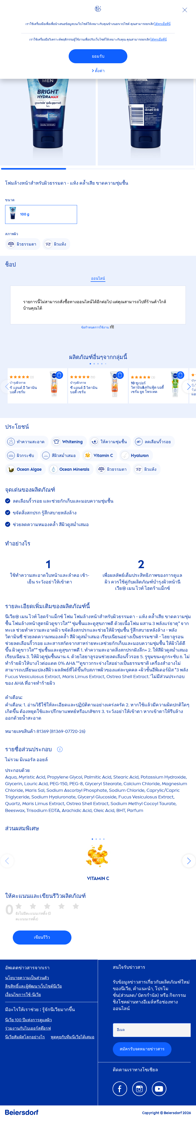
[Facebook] (120, 1088)
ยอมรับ (98, 56)
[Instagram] (139, 1088)
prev (7, 386)
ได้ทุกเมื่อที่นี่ (162, 24)
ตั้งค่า (100, 70)
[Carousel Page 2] (94, 363)
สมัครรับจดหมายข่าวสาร (142, 1049)
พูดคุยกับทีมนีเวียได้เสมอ (72, 1037)
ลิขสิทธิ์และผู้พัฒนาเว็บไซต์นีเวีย (33, 986)
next (188, 386)
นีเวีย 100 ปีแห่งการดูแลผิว (28, 1019)
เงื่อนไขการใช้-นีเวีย (23, 994)
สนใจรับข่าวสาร (129, 967)
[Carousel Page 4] (102, 363)
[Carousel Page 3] (98, 363)
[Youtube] (159, 1088)
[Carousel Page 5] (105, 363)
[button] (59, 375)
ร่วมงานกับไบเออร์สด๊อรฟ (28, 1028)
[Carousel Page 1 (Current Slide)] (90, 363)
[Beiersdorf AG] (21, 1113)
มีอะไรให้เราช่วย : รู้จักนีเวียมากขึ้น (40, 1009)
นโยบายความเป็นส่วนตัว (27, 977)
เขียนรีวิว (42, 937)
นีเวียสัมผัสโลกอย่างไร (25, 1037)
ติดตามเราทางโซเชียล (135, 1070)
